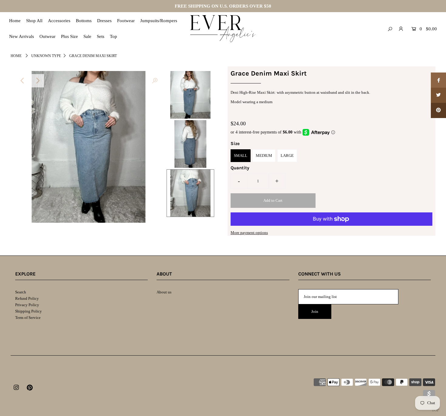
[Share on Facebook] (438, 80)
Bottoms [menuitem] (84, 20)
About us (164, 292)
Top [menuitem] (113, 36)
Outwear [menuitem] (47, 36)
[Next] (37, 80)
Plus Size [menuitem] (69, 36)
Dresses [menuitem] (104, 20)
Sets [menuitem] (100, 36)
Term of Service (28, 317)
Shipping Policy (28, 311)
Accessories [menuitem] (59, 20)
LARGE (287, 155)
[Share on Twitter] (438, 95)
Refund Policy (27, 298)
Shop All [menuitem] (34, 20)
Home (16, 56)
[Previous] (22, 80)
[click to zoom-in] (154, 80)
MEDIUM (264, 155)
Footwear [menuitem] (126, 20)
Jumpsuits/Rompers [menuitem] (158, 20)
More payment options (249, 232)
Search (20, 292)
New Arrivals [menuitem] (21, 36)
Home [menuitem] (15, 20)
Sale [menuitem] (87, 36)
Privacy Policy (27, 305)
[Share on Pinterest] (438, 110)
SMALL (240, 155)
